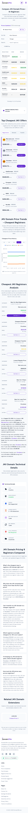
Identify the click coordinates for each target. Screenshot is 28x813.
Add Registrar (4, 796)
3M (9, 242)
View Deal (20, 144)
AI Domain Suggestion (6, 778)
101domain (5, 61)
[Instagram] (13, 754)
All (23, 242)
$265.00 (15, 57)
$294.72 (14, 67)
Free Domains (4, 771)
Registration (6, 132)
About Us (3, 789)
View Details (4, 57)
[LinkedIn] (6, 754)
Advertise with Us (5, 799)
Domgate (4, 77)
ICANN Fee (7, 46)
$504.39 (14, 89)
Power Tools (4, 781)
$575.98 (22, 95)
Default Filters (8, 29)
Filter (23, 29)
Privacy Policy (4, 801)
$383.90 (22, 73)
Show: (2, 39)
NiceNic (4, 88)
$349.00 (14, 73)
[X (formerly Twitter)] (2, 754)
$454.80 (14, 84)
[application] (13, 258)
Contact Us (4, 791)
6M (14, 242)
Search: (3, 42)
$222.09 (23, 67)
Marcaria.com (6, 56)
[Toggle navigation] (26, 3)
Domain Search (5, 776)
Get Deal (16, 315)
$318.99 (22, 62)
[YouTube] (10, 754)
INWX (3, 83)
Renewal (14, 132)
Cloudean (5, 67)
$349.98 (14, 78)
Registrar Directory (6, 773)
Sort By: (3, 35)
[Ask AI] (21, 2)
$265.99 (14, 62)
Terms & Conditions (6, 804)
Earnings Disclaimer (6, 794)
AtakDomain (5, 72)
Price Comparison (5, 768)
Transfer (22, 132)
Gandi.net (5, 94)
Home (2, 766)
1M (4, 242)
